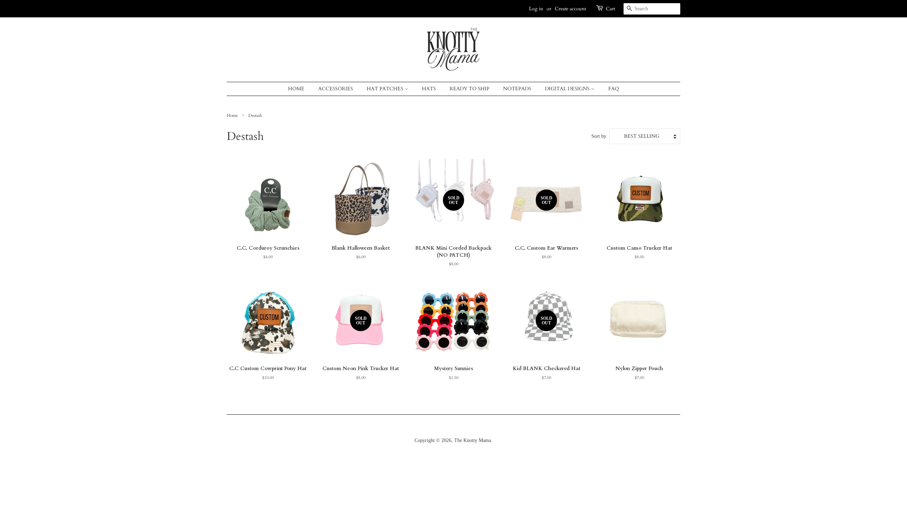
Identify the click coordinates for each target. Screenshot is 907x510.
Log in (536, 8)
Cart (610, 8)
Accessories (335, 88)
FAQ (613, 88)
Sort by (598, 136)
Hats (429, 88)
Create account (570, 8)
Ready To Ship (469, 88)
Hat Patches (386, 88)
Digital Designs (568, 88)
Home (296, 88)
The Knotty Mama (472, 440)
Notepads (517, 88)
